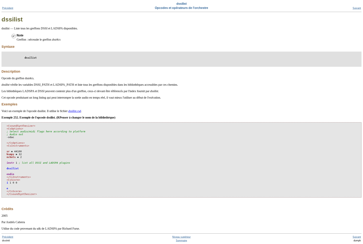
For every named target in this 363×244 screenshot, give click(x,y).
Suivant (357, 8)
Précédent (7, 8)
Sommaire (181, 240)
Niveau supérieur (181, 236)
